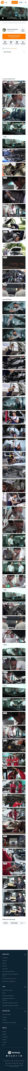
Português (5, 1038)
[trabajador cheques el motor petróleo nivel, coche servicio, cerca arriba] (13, 361)
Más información (7, 51)
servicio (6, 922)
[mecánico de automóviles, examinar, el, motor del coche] (13, 155)
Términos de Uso (8, 1066)
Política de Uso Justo (13, 1067)
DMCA (3, 992)
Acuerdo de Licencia (7, 989)
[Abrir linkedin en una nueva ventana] (11, 1057)
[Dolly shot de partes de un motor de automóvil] (13, 275)
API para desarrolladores (8, 970)
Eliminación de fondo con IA (9, 978)
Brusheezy (5, 957)
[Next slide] (22, 922)
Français (4, 1043)
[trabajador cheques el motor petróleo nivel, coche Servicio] (13, 348)
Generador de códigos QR (8, 980)
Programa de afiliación (8, 995)
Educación (5, 968)
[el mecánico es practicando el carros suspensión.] (13, 827)
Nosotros (4, 1021)
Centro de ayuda (6, 1015)
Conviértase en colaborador (9, 1023)
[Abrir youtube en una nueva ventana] (20, 1057)
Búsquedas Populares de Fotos (10, 1002)
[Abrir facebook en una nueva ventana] (6, 1057)
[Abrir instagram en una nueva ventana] (8, 1057)
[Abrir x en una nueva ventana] (18, 1057)
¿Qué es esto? (14, 48)
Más (3, 1046)
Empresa (4, 965)
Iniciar (20, 2)
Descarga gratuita (14, 36)
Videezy (4, 962)
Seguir (23, 31)
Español (4, 1035)
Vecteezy (4, 960)
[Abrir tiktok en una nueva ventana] (15, 1057)
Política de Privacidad (18, 1066)
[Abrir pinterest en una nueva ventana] (13, 1057)
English (4, 1032)
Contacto (4, 1018)
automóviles (14, 922)
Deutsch (4, 1041)
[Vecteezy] (2, 2)
